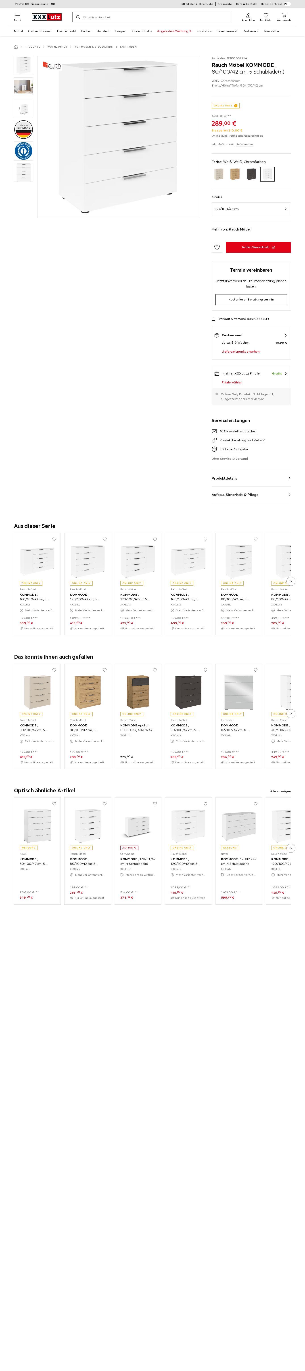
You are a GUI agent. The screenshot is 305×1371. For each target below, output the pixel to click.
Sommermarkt (227, 31)
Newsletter (271, 31)
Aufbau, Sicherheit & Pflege (235, 494)
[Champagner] (219, 174)
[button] (23, 65)
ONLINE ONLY (223, 105)
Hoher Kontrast (271, 4)
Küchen (86, 31)
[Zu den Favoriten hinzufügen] (217, 247)
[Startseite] (16, 47)
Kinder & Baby (142, 31)
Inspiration (204, 31)
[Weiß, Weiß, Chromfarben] (267, 174)
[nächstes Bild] (290, 581)
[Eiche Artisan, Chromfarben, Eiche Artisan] (235, 174)
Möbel (18, 31)
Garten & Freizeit (40, 31)
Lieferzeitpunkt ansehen (240, 351)
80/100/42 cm (227, 209)
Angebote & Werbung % (174, 31)
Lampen (120, 31)
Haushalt (103, 31)
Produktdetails (224, 478)
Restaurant (251, 31)
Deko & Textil (66, 31)
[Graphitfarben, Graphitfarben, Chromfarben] (251, 174)
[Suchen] (78, 17)
